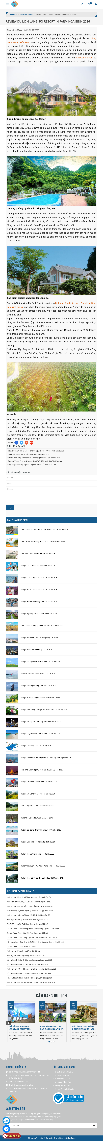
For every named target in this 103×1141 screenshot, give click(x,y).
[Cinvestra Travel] (15, 4)
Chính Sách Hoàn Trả (62, 1079)
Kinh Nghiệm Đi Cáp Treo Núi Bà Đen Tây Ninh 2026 (27, 920)
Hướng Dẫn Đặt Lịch (62, 1086)
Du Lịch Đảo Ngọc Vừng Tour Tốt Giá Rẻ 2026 (39, 686)
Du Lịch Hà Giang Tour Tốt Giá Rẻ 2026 (36, 746)
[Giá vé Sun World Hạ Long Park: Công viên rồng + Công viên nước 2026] (21, 1012)
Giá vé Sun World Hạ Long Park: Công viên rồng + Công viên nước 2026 (36, 451)
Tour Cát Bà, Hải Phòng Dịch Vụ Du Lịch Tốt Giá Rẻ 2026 (43, 541)
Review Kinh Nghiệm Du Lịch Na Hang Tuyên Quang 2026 (29, 978)
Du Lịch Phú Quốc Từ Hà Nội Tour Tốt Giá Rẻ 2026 (40, 662)
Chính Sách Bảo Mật (62, 1075)
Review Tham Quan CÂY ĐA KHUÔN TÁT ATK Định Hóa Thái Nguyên (35, 461)
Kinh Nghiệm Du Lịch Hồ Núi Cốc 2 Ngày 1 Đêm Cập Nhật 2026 (31, 982)
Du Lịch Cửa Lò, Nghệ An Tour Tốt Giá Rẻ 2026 (39, 578)
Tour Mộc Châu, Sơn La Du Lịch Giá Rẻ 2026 (38, 554)
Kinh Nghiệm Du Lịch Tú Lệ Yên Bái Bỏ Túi (23, 951)
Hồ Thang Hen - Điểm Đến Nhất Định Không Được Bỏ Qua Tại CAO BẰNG (35, 942)
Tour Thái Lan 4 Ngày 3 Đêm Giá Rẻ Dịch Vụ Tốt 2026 (42, 770)
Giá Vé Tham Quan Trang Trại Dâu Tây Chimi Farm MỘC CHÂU (32, 938)
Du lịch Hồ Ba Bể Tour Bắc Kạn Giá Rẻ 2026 (38, 818)
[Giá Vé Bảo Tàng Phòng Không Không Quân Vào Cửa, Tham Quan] (84, 1012)
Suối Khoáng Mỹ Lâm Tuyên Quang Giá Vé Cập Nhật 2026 (30, 911)
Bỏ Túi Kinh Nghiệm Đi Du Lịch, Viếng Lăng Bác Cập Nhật (29, 973)
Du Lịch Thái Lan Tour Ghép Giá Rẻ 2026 (36, 650)
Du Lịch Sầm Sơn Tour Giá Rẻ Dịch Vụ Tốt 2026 (39, 638)
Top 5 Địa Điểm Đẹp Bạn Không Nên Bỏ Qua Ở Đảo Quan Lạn (32, 465)
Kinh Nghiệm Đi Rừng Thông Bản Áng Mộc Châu (26, 955)
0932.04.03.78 (22, 1081)
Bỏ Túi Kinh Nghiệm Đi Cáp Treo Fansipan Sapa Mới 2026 (29, 960)
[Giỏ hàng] (89, 4)
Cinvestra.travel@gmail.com (24, 1085)
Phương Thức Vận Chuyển (64, 1089)
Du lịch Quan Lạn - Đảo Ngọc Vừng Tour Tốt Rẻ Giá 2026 (43, 866)
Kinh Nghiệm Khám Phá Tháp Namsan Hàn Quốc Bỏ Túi (29, 897)
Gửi (10, 508)
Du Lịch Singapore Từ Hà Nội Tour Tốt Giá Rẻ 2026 (41, 722)
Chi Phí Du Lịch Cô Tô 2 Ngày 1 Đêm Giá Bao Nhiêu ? (27, 924)
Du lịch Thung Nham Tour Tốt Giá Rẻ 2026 (37, 854)
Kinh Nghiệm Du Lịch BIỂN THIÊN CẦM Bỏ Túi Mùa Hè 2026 (30, 906)
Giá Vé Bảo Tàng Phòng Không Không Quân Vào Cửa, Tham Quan (34, 458)
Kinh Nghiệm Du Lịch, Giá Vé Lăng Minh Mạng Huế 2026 (29, 902)
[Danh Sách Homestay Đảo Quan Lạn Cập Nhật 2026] (53, 1012)
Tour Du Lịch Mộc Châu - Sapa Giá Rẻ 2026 (38, 806)
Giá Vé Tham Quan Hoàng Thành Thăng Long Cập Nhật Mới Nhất (33, 929)
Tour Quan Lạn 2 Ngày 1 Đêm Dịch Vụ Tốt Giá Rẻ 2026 (42, 626)
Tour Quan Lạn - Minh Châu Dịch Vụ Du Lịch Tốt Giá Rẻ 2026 (44, 530)
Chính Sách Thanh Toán (63, 1082)
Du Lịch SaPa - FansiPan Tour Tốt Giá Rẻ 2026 (39, 590)
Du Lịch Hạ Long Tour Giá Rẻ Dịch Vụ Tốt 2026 (39, 614)
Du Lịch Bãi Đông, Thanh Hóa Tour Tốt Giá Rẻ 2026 (41, 830)
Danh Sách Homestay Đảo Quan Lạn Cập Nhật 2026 (28, 454)
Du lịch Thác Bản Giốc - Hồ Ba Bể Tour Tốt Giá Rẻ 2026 (42, 878)
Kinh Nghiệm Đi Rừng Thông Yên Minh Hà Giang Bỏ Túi (28, 915)
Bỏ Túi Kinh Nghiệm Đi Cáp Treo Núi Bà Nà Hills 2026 (27, 964)
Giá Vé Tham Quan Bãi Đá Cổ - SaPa (21, 947)
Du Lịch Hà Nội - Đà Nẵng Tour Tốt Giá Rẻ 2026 (39, 602)
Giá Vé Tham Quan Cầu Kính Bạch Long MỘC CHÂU (27, 933)
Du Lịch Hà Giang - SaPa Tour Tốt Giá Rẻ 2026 (39, 782)
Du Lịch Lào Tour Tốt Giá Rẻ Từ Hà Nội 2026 (38, 842)
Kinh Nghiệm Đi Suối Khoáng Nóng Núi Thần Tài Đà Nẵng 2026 (31, 969)
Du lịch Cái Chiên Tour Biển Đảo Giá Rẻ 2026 (38, 674)
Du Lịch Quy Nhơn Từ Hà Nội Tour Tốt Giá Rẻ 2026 (40, 734)
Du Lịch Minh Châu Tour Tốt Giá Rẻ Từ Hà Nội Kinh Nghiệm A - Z (46, 758)
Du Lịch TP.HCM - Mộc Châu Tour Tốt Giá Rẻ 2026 (40, 698)
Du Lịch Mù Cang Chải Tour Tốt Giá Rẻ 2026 (38, 794)
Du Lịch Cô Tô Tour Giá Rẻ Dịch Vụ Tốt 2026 (38, 566)
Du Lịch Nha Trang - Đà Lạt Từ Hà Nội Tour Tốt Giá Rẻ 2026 (44, 710)
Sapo (73, 1138)
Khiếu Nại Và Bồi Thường (64, 1072)
